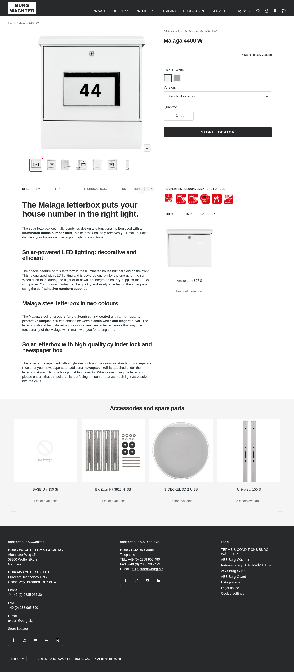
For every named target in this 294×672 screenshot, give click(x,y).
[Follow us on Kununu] (57, 640)
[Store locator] (266, 11)
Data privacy (230, 582)
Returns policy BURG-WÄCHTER (246, 565)
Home (12, 23)
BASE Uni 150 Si (45, 489)
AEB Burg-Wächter (235, 560)
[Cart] (284, 11)
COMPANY (169, 11)
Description (31, 189)
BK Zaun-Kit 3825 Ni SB (113, 489)
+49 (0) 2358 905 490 (144, 559)
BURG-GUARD (194, 11)
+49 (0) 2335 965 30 (27, 595)
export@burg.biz (20, 621)
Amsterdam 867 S (189, 280)
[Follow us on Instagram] (24, 640)
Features (62, 189)
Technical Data (95, 189)
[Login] (275, 11)
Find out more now (189, 291)
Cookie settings (232, 593)
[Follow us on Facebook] (13, 640)
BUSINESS (121, 11)
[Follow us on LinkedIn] (46, 640)
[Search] (258, 11)
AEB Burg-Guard (233, 577)
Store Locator (18, 629)
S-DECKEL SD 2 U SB (181, 489)
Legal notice (230, 588)
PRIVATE (99, 11)
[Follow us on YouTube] (35, 640)
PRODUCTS (145, 11)
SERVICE (219, 11)
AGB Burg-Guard (233, 571)
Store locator (218, 132)
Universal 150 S (249, 489)
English (241, 11)
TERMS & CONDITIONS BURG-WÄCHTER (245, 552)
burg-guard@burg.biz (147, 569)
